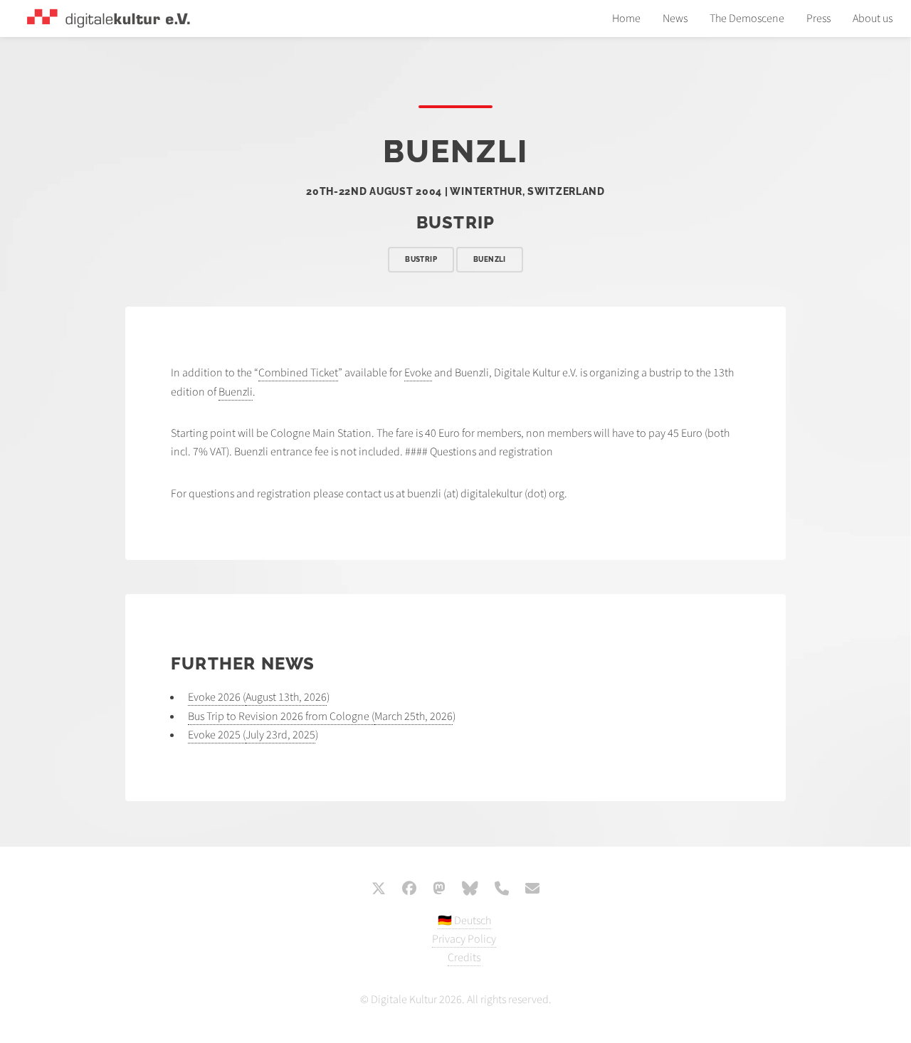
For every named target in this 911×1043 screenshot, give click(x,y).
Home (626, 18)
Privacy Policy (464, 939)
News (675, 18)
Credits (464, 957)
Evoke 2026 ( (217, 697)
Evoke (418, 373)
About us (872, 18)
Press (818, 18)
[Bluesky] (470, 890)
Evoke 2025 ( (217, 735)
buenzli (489, 259)
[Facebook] (409, 890)
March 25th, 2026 (413, 716)
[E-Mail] (532, 890)
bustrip (421, 259)
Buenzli (235, 392)
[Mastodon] (439, 890)
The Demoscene (747, 18)
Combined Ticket (298, 373)
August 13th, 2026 (286, 697)
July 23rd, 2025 (280, 735)
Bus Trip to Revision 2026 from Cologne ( (281, 716)
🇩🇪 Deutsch (464, 920)
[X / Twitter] (379, 890)
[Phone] (502, 890)
